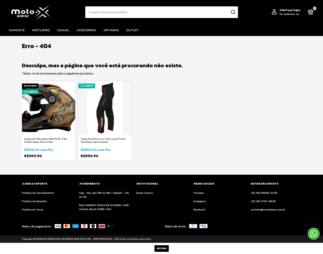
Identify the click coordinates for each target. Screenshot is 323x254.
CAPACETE (17, 30)
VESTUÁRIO (41, 30)
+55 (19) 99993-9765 (264, 193)
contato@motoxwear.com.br (268, 210)
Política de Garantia (34, 201)
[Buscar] (232, 12)
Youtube (198, 193)
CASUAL (63, 30)
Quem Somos (144, 193)
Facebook (199, 210)
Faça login (293, 10)
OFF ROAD (111, 30)
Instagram (199, 201)
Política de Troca (32, 210)
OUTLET (132, 30)
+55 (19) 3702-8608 (263, 201)
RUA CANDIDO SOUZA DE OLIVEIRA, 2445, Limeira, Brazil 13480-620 (104, 207)
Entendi (162, 248)
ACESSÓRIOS (86, 30)
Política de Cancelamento (38, 193)
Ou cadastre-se (289, 14)
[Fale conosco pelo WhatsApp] (314, 234)
